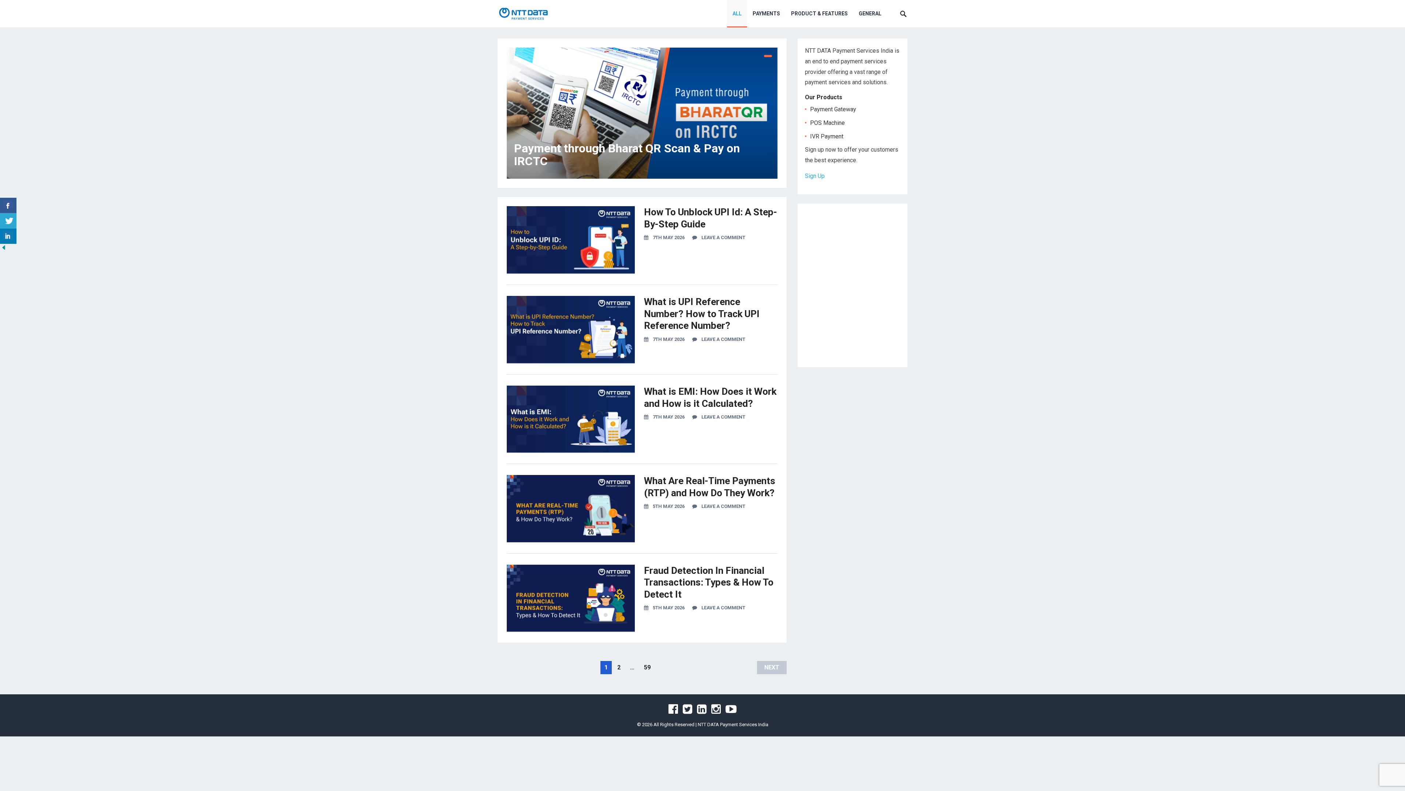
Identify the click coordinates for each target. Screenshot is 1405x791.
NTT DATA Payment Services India (733, 724)
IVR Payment (826, 136)
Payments (766, 13)
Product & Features (819, 13)
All (737, 13)
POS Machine (827, 122)
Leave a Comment (723, 237)
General (870, 13)
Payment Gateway (833, 109)
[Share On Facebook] (8, 205)
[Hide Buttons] (3, 249)
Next (771, 667)
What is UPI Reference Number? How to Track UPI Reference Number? (702, 313)
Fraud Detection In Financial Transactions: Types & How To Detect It (708, 582)
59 (647, 667)
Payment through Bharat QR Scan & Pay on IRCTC (627, 154)
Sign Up (815, 175)
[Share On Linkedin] (8, 236)
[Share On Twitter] (8, 221)
